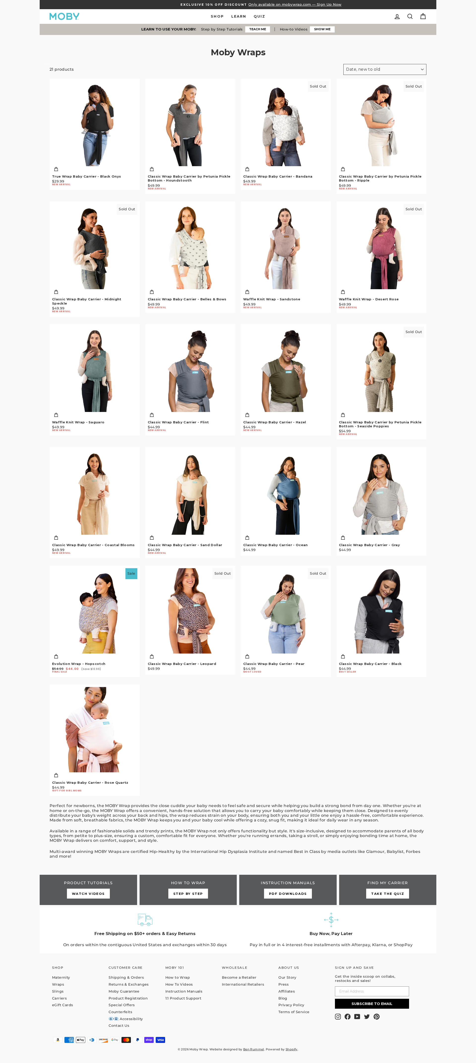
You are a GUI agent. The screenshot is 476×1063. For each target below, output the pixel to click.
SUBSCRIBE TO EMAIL (372, 1003)
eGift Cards (62, 1005)
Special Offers (122, 1005)
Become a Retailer (239, 977)
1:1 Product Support (183, 998)
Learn (238, 16)
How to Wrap (177, 977)
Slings (57, 991)
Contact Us (119, 1026)
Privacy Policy (291, 1005)
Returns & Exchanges (129, 984)
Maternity (61, 977)
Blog (282, 998)
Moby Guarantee (124, 991)
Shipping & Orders (126, 977)
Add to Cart (94, 169)
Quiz (259, 16)
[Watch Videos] (88, 890)
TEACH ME (257, 29)
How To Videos (179, 984)
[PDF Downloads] (288, 890)
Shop (217, 16)
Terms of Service (293, 1012)
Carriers (59, 998)
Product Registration (128, 998)
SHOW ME (322, 29)
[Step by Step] (188, 890)
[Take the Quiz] (388, 890)
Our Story (287, 977)
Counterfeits (120, 1012)
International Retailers (243, 984)
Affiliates (286, 991)
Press (283, 984)
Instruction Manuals (184, 991)
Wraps (58, 984)
